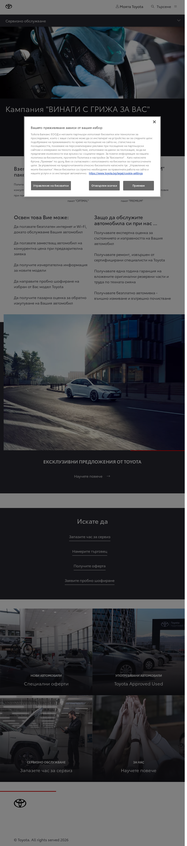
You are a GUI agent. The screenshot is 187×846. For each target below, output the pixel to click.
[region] (92, 156)
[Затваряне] (154, 122)
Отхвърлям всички (104, 185)
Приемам (138, 185)
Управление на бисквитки (51, 185)
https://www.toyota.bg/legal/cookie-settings (116, 173)
